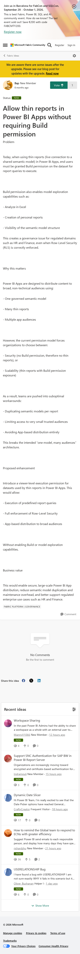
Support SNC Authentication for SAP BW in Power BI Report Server (42, 758)
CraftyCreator (22, 809)
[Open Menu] (74, 55)
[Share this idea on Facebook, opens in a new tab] (23, 680)
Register (59, 45)
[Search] (49, 45)
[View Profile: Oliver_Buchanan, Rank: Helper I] (8, 872)
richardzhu (20, 848)
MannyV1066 (22, 734)
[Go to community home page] (27, 45)
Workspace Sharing (27, 720)
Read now (52, 73)
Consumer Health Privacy (53, 946)
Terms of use (57, 933)
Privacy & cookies (36, 933)
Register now (13, 32)
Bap (17, 83)
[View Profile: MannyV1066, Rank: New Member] (8, 723)
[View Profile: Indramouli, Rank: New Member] (8, 758)
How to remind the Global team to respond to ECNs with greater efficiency (44, 832)
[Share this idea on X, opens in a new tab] (31, 680)
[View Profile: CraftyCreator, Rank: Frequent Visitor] (8, 798)
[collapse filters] (73, 709)
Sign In (71, 45)
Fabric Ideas (13, 55)
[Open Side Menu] (5, 45)
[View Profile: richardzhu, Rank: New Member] (8, 833)
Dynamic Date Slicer (27, 795)
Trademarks (10, 940)
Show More (42, 905)
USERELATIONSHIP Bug (29, 869)
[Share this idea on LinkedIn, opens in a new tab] (39, 680)
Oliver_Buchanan (24, 883)
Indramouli (20, 774)
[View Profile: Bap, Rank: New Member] (8, 85)
